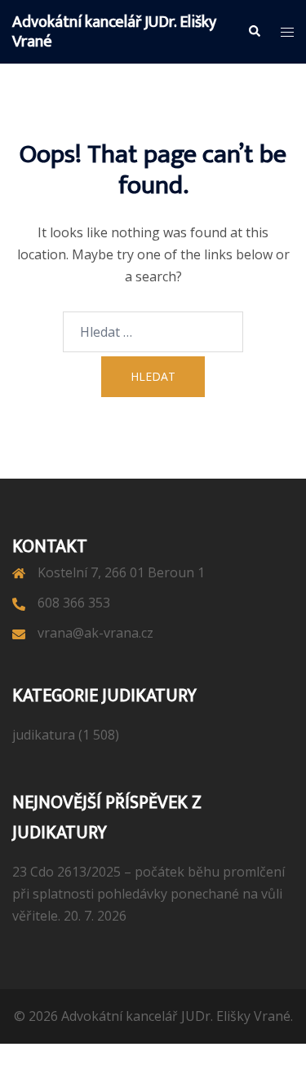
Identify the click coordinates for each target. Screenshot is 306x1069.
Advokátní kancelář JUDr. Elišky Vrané (114, 31)
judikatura (43, 735)
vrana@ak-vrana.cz (95, 633)
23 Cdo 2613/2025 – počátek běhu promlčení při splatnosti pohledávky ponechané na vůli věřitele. (148, 894)
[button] (253, 31)
